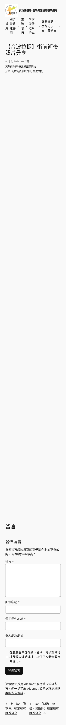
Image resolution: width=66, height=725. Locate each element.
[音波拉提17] (19, 251)
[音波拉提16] (47, 231)
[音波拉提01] (19, 87)
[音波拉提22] (47, 293)
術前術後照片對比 (21, 71)
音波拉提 (38, 71)
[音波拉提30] (47, 375)
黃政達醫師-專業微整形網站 (20, 66)
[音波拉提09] (19, 169)
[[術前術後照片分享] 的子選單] (39, 26)
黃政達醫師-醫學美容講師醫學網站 (38, 10)
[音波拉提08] (47, 148)
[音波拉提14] (47, 210)
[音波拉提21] (19, 293)
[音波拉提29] (19, 375)
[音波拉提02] (47, 87)
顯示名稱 (12, 602)
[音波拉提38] (47, 457)
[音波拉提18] (47, 251)
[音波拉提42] (47, 498)
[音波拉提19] (19, 272)
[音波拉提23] (19, 313)
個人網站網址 (14, 635)
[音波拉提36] (47, 437)
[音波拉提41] (19, 498)
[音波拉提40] (47, 478)
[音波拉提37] (19, 457)
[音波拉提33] (19, 416)
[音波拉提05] (19, 128)
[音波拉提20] (47, 272)
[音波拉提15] (19, 231)
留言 (9, 561)
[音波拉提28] (47, 354)
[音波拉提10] (47, 169)
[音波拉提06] (47, 128)
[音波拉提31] (19, 396)
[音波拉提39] (19, 478)
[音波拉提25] (19, 334)
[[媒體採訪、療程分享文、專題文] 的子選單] (60, 26)
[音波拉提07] (19, 148)
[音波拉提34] (47, 416)
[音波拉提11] (19, 189)
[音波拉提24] (47, 313)
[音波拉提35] (19, 437)
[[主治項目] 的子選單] (26, 26)
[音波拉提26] (47, 334)
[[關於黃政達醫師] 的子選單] (19, 26)
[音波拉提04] (47, 107)
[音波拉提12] (47, 189)
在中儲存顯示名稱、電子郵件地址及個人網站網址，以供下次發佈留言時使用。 (35, 657)
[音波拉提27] (19, 354)
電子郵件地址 (15, 619)
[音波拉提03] (19, 107)
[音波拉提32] (47, 396)
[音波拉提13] (19, 210)
